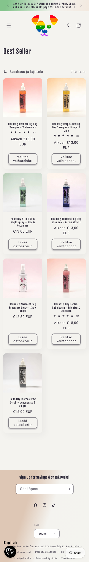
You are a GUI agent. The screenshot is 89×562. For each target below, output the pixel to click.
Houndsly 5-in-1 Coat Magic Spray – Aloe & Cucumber (23, 222)
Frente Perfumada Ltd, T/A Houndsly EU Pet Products (49, 546)
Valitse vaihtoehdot (23, 159)
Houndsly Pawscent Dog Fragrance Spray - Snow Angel (22, 308)
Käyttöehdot (24, 558)
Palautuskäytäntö (45, 552)
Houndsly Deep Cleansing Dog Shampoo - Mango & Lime (66, 127)
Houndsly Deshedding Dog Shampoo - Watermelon (22, 125)
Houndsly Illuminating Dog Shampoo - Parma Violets (66, 220)
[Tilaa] (68, 489)
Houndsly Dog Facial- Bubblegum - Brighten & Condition (66, 308)
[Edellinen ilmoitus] (8, 5)
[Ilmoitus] (81, 5)
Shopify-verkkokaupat (18, 552)
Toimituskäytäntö (46, 558)
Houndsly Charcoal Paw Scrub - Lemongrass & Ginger (23, 402)
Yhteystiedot (68, 558)
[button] (8, 25)
